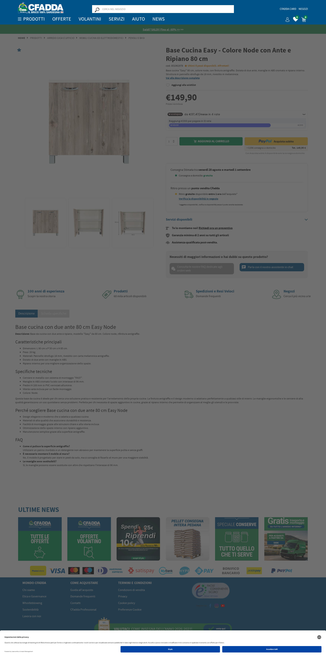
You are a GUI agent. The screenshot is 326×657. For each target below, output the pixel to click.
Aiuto (138, 19)
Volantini (90, 19)
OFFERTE (61, 19)
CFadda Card (288, 9)
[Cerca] (97, 9)
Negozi (303, 9)
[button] (286, 18)
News (158, 19)
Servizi (117, 19)
